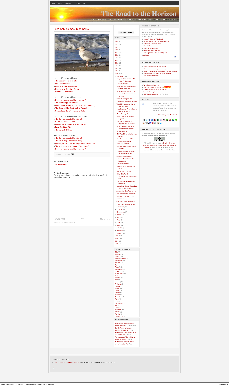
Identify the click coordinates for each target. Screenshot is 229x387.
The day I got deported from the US (68, 119)
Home (82, 218)
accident (117, 254)
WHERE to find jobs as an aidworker (155, 92)
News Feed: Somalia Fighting (125, 204)
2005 (117, 243)
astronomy (118, 309)
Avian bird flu (119, 316)
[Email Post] (72, 154)
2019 (117, 52)
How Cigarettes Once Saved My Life (155, 53)
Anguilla (117, 292)
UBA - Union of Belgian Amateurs (66, 362)
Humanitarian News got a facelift (126, 101)
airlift (116, 280)
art (116, 305)
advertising (118, 260)
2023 (117, 50)
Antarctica (118, 297)
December (120, 76)
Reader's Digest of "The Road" (153, 39)
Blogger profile (167, 115)
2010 (117, 71)
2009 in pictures (121, 131)
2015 (117, 57)
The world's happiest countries (66, 103)
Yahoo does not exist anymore (126, 91)
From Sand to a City (63, 127)
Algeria (117, 288)
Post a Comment (60, 164)
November (120, 207)
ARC (116, 301)
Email (175, 115)
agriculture (118, 269)
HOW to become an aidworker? (154, 87)
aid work (117, 271)
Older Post (105, 219)
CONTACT (77, 3)
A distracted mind (121, 84)
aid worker (118, 273)
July (118, 217)
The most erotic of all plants (66, 81)
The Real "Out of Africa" (151, 48)
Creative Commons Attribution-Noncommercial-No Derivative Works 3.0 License (159, 145)
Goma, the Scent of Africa (152, 50)
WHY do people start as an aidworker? (156, 89)
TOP (226, 384)
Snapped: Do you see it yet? (125, 196)
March (119, 228)
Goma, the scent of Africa (65, 122)
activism (117, 256)
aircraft (117, 277)
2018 (117, 55)
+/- (53, 368)
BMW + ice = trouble (122, 143)
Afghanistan (119, 265)
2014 (117, 60)
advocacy (118, 263)
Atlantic (117, 312)
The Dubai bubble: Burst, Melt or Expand (71, 108)
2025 (117, 44)
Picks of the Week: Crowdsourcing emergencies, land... (126, 176)
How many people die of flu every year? (70, 100)
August (119, 214)
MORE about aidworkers (151, 94)
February (120, 230)
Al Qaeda (118, 284)
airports (117, 282)
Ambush (146, 55)
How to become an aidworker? (66, 86)
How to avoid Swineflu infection (67, 89)
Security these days (122, 164)
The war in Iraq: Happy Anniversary (68, 141)
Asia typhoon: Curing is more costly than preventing (75, 105)
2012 (117, 65)
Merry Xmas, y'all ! (122, 114)
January (120, 233)
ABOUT (60, 3)
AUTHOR (68, 3)
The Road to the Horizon (139, 13)
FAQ (84, 3)
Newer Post (59, 219)
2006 (117, 241)
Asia (116, 307)
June (118, 220)
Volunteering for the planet (124, 171)
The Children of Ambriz (151, 46)
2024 (117, 47)
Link (68, 154)
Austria (117, 314)
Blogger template (8, 384)
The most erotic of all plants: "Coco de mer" (72, 146)
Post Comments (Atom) (69, 222)
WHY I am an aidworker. (151, 85)
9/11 (116, 252)
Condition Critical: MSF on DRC (126, 201)
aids (116, 275)
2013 (117, 63)
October (120, 209)
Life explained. (121, 199)
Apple (117, 299)
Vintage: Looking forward (124, 99)
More (160, 115)
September (120, 212)
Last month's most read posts (71, 29)
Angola (117, 290)
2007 (117, 238)
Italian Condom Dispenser (65, 92)
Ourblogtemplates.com (42, 384)
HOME (53, 3)
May (118, 222)
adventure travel (120, 258)
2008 (117, 236)
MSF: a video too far (63, 84)
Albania (117, 286)
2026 (117, 42)
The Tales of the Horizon (151, 76)
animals (117, 295)
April (118, 225)
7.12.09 (64, 154)
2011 (117, 68)
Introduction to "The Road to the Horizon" (157, 41)
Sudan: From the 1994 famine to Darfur (70, 111)
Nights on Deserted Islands (152, 43)
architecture (119, 303)
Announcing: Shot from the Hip (126, 191)
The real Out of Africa (63, 130)
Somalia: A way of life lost (124, 156)
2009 (117, 73)
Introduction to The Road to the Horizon (70, 124)
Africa (117, 267)
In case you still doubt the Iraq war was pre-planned (75, 143)
